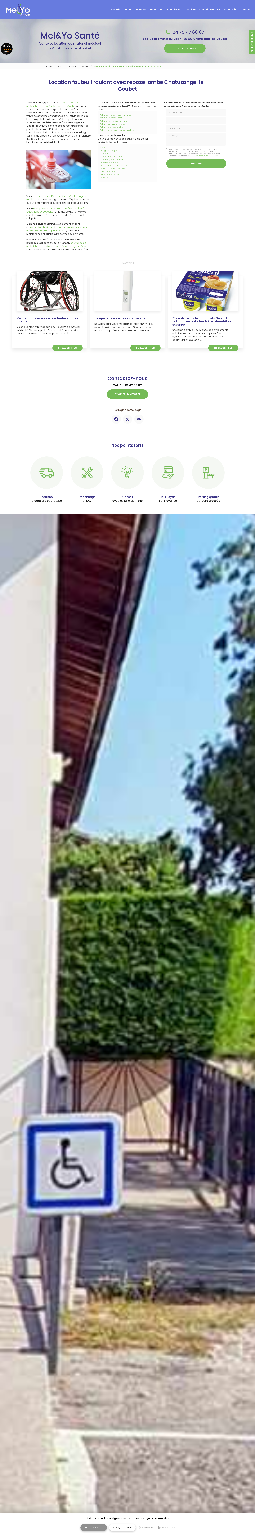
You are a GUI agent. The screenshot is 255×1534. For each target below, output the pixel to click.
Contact (246, 9)
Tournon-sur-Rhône (109, 175)
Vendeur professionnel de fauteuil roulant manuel (49, 319)
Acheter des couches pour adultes (117, 130)
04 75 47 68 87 (187, 32)
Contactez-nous (185, 48)
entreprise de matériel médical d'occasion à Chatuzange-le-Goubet (58, 244)
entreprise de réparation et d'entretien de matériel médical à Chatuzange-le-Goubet (57, 229)
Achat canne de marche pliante (115, 115)
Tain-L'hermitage (108, 171)
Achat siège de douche (111, 127)
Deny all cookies (123, 1527)
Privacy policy (167, 1527)
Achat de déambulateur (111, 118)
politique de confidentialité (206, 155)
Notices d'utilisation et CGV (203, 9)
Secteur (59, 66)
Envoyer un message (127, 394)
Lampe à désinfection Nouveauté (120, 318)
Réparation (156, 9)
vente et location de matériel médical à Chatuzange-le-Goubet (55, 104)
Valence (104, 177)
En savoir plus (67, 348)
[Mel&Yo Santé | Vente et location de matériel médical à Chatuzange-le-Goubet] (17, 9)
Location (140, 9)
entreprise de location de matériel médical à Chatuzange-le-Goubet (55, 210)
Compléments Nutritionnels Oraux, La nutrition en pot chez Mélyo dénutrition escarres (202, 321)
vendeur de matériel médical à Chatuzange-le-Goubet (57, 197)
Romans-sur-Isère (109, 162)
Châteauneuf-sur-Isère (111, 156)
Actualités (230, 9)
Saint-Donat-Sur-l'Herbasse (113, 165)
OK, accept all (94, 1527)
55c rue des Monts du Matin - (185, 39)
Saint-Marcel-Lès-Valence (112, 168)
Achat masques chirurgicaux (114, 124)
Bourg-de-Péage (108, 150)
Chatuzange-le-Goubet (78, 66)
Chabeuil (104, 153)
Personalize (147, 1527)
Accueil (115, 9)
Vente (127, 9)
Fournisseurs (175, 9)
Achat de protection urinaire (113, 121)
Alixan (102, 147)
